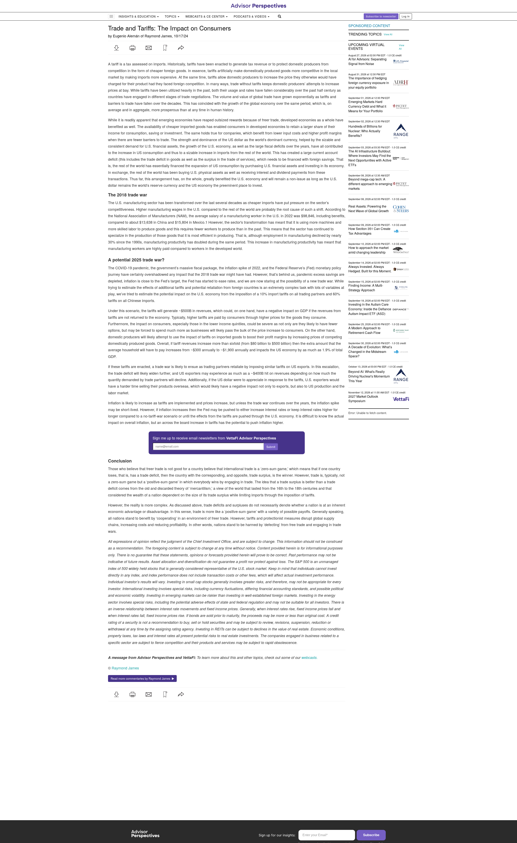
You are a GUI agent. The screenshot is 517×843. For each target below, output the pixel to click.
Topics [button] (171, 16)
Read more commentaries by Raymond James (141, 678)
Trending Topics (365, 34)
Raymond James (158, 35)
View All (388, 34)
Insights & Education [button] (138, 16)
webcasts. (309, 657)
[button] (116, 48)
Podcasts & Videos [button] (250, 16)
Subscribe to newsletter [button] (381, 16)
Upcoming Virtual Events (366, 47)
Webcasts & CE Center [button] (205, 16)
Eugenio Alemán (126, 35)
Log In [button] (406, 16)
